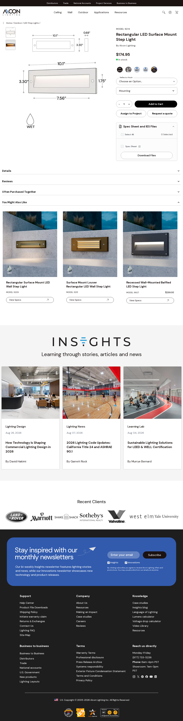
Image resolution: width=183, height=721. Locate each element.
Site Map (25, 635)
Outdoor (83, 12)
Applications (101, 12)
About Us (81, 603)
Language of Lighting (145, 612)
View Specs (15, 299)
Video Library (140, 626)
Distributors (52, 3)
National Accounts (82, 3)
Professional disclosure (90, 657)
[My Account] (170, 12)
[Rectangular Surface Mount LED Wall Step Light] (30, 244)
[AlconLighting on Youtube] (151, 676)
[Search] (164, 12)
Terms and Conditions (89, 676)
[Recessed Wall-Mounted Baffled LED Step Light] (150, 244)
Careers (81, 621)
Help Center (27, 603)
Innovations (134, 562)
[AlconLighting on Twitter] (138, 676)
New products (28, 677)
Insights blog (140, 607)
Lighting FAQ (27, 630)
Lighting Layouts (29, 681)
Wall (69, 12)
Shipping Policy (29, 612)
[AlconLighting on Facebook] (146, 676)
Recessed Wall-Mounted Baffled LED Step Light (148, 284)
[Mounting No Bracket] (146, 92)
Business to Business (126, 3)
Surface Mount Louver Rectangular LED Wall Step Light (88, 284)
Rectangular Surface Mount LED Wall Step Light (28, 284)
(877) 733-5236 (142, 657)
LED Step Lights (31, 23)
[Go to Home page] (11, 12)
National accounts (30, 667)
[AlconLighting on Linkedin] (155, 676)
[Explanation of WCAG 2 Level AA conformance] (109, 712)
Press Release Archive (89, 662)
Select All (129, 134)
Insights (114, 562)
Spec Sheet (131, 146)
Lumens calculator (143, 616)
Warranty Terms (85, 653)
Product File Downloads (34, 607)
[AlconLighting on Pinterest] (142, 676)
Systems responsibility (89, 666)
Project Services (104, 3)
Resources (121, 12)
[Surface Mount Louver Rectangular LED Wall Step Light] (90, 244)
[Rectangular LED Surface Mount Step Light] (10, 32)
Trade (65, 3)
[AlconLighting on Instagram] (134, 676)
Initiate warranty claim (33, 616)
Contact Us (26, 626)
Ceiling (58, 12)
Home (9, 23)
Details (6, 171)
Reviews (7, 181)
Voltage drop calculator (147, 621)
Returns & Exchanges (32, 621)
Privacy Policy (84, 680)
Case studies (84, 616)
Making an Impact (86, 612)
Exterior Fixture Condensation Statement (101, 671)
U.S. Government (30, 672)
